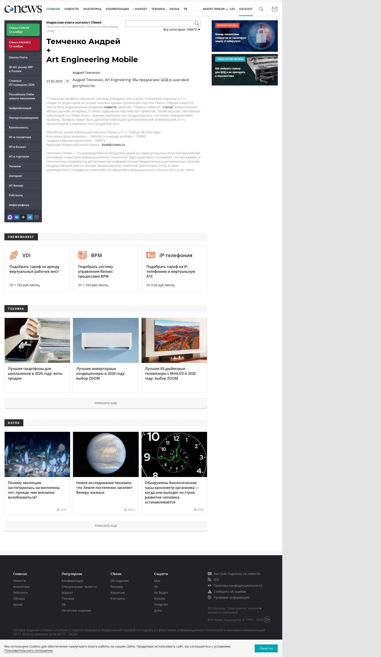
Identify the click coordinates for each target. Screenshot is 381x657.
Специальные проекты (79, 587)
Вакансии (117, 592)
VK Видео (161, 592)
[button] (260, 9)
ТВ (185, 9)
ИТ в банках (17, 147)
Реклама (116, 587)
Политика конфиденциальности (238, 585)
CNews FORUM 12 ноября (19, 30)
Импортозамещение (23, 118)
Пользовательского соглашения (28, 650)
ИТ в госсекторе (20, 137)
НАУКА (174, 9)
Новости (19, 581)
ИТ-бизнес (16, 185)
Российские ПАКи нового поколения (22, 96)
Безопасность (18, 127)
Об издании (119, 581)
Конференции (72, 581)
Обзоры (19, 598)
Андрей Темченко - (131, 79)
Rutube (159, 598)
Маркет (67, 592)
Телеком (15, 166)
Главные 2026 (21, 83)
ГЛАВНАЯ (53, 9)
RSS (216, 579)
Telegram (161, 604)
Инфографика (19, 205)
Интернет (15, 176)
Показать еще (106, 403)
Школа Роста (18, 57)
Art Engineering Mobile (92, 59)
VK (156, 587)
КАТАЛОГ (246, 9)
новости (110, 107)
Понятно (266, 648)
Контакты (117, 598)
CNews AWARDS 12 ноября (20, 44)
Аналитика (92, 9)
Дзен (158, 610)
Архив (17, 604)
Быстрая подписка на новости (237, 574)
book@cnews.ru (113, 145)
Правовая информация (231, 597)
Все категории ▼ (182, 29)
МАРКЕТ (141, 9)
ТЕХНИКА (158, 9)
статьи (168, 107)
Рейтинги (16, 195)
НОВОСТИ (71, 9)
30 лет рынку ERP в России (21, 69)
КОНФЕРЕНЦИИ (117, 9)
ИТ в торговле (19, 156)
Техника (68, 598)
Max (157, 581)
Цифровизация (20, 108)
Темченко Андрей (83, 41)
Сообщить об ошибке (230, 591)
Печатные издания (76, 610)
